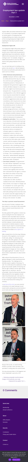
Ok (10, 459)
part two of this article (9, 284)
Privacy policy (16, 459)
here (14, 68)
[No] (26, 456)
